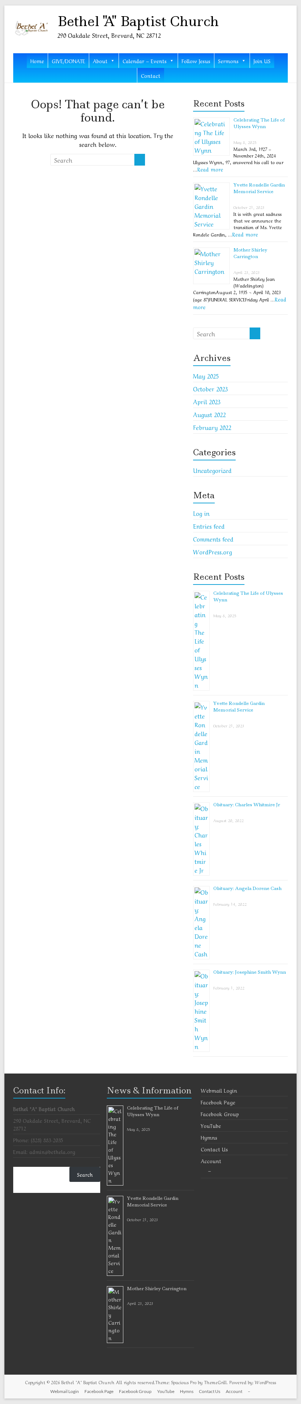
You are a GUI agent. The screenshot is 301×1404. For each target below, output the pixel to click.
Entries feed (209, 525)
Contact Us (214, 1148)
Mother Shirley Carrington (250, 253)
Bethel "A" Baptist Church (138, 21)
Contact (150, 75)
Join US (262, 60)
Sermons (228, 60)
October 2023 (210, 388)
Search (85, 1174)
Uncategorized (212, 470)
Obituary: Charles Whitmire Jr (246, 804)
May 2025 (206, 375)
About (100, 60)
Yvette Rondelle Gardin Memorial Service (259, 188)
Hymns (209, 1137)
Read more (210, 169)
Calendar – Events (145, 60)
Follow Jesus (196, 60)
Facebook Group (220, 1113)
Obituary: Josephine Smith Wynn (249, 972)
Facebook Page (218, 1102)
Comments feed (213, 538)
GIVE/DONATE (68, 60)
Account (211, 1160)
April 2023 (207, 401)
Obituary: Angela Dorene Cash (247, 888)
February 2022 (212, 427)
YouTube (211, 1125)
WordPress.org (212, 551)
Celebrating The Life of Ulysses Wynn (259, 123)
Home (37, 60)
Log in (201, 513)
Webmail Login (219, 1090)
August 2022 (209, 414)
